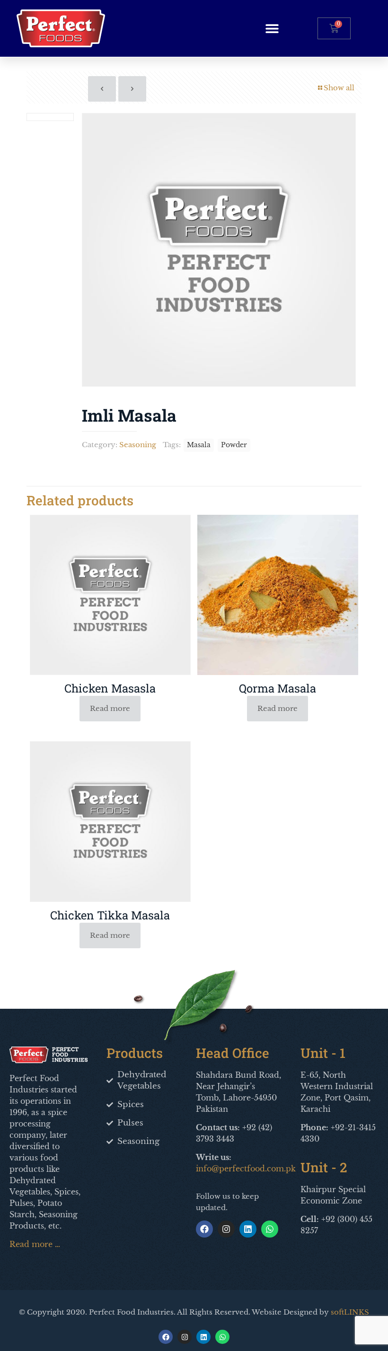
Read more (110, 708)
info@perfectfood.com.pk (246, 1168)
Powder (234, 445)
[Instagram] (226, 1229)
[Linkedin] (247, 1229)
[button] (272, 28)
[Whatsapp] (269, 1229)
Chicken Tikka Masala (110, 915)
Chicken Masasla (110, 688)
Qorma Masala (277, 688)
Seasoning (137, 444)
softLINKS (350, 1312)
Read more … (34, 1244)
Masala (199, 445)
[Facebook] (204, 1229)
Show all (339, 87)
